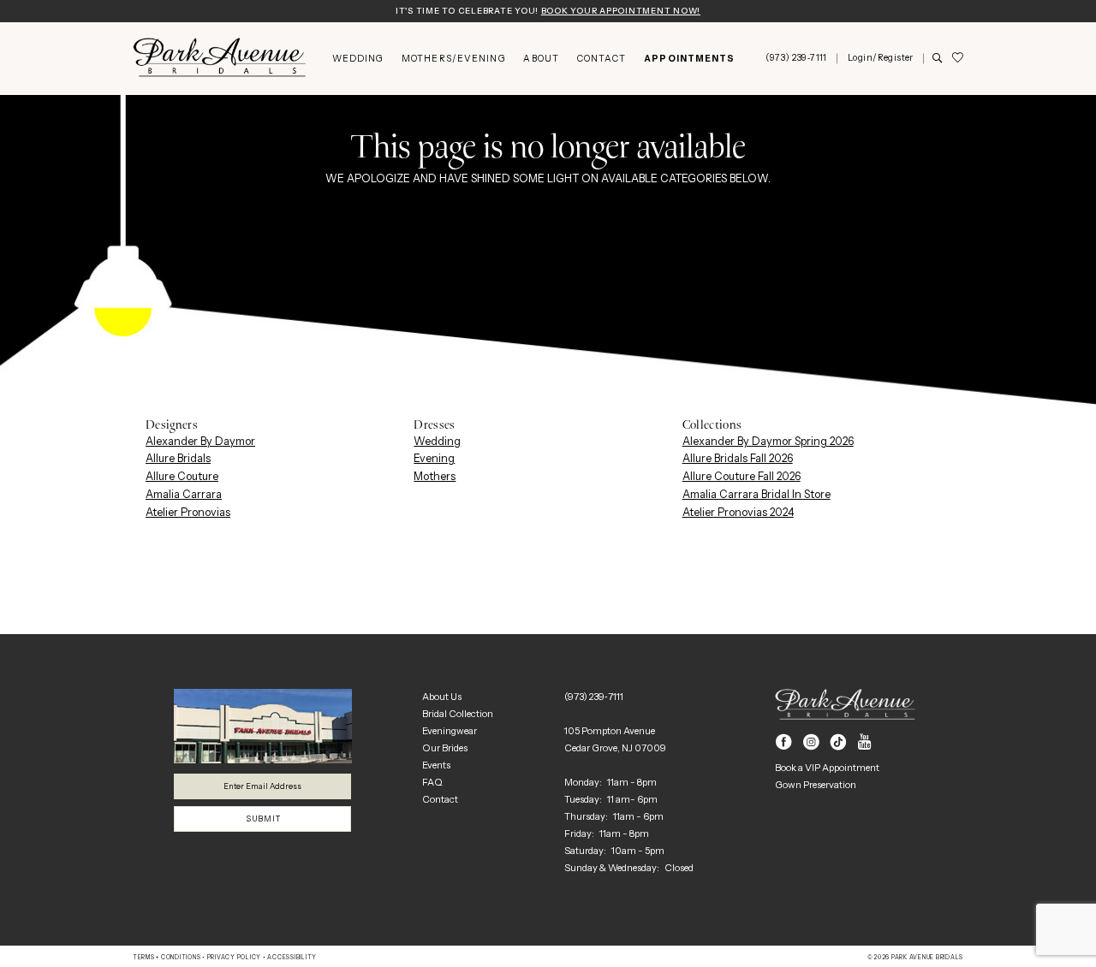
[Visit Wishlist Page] (957, 58)
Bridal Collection (457, 714)
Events (436, 765)
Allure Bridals (178, 458)
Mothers (435, 476)
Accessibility (292, 957)
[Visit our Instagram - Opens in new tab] (811, 742)
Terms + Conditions (166, 957)
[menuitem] (358, 58)
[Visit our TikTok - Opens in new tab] (839, 742)
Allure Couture (182, 476)
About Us (442, 697)
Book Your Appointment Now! (620, 10)
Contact (440, 799)
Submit (263, 818)
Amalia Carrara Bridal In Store (756, 494)
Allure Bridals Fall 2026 (737, 458)
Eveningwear (449, 731)
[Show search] (937, 59)
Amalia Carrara (184, 494)
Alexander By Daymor (200, 441)
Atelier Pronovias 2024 (738, 512)
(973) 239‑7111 (593, 697)
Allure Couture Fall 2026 (741, 476)
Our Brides (445, 748)
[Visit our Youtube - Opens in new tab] (865, 742)
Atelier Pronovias (188, 512)
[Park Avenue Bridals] (220, 58)
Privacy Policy (234, 957)
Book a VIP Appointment (827, 768)
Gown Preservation (815, 785)
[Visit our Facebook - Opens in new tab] (784, 742)
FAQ (432, 782)
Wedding (437, 441)
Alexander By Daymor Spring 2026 (768, 441)
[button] (880, 58)
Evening (434, 458)
